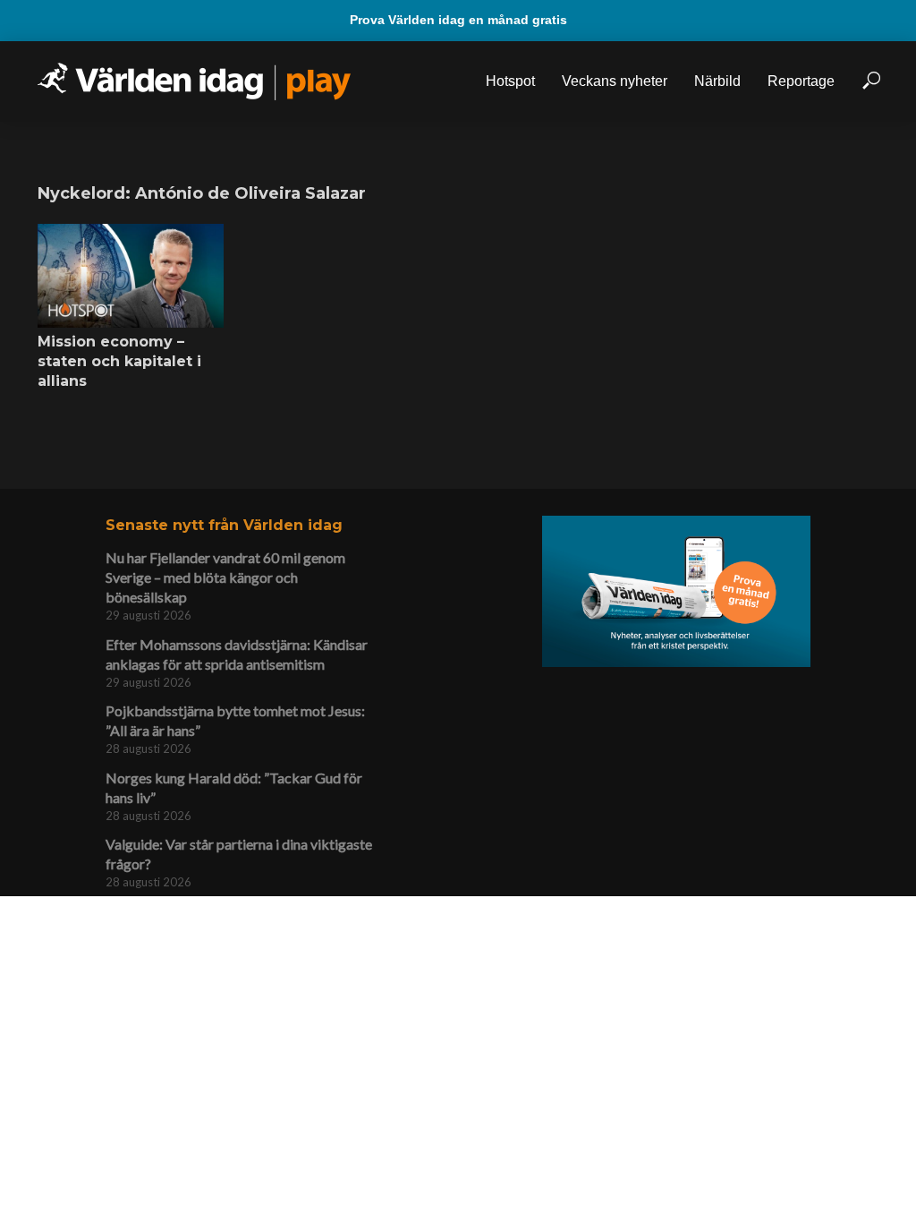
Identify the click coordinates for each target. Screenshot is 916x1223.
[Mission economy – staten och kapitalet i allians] (131, 276)
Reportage (801, 81)
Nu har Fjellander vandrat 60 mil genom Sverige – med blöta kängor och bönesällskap (225, 577)
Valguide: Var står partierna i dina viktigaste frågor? (239, 853)
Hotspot (510, 81)
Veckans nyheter (614, 81)
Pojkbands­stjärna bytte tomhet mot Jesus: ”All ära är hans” (235, 720)
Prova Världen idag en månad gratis (458, 20)
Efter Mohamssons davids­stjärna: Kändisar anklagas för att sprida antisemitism (237, 654)
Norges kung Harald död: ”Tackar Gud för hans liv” (234, 787)
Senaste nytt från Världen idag (224, 525)
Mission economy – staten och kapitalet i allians (119, 361)
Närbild (717, 81)
